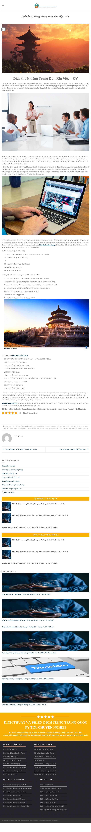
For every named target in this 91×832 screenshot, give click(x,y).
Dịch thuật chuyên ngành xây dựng (14, 792)
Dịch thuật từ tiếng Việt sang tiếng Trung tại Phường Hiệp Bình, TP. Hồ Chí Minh (28, 679)
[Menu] (3, 5)
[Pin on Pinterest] (50, 419)
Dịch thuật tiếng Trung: (20, 355)
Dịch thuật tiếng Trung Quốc (16, 820)
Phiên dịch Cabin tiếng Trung (43, 749)
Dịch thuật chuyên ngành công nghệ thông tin (17, 788)
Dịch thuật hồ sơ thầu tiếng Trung (12, 470)
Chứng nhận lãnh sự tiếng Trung (50, 788)
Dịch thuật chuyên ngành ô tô (12, 795)
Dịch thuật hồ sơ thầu (8, 466)
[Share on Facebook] (40, 419)
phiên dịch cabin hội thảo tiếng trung (61, 428)
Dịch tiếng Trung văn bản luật (49, 792)
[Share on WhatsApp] (36, 419)
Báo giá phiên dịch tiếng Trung (44, 753)
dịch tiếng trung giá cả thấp (14, 428)
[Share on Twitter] (43, 419)
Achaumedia (42, 820)
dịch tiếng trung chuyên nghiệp (65, 426)
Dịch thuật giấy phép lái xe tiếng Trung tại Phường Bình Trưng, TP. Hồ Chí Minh (29, 527)
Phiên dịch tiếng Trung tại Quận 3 (45, 767)
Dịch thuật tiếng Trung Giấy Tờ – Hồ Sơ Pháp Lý (21, 449)
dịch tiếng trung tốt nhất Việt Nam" (30, 428)
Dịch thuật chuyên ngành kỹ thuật (14, 799)
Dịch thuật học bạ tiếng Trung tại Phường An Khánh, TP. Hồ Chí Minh (24, 705)
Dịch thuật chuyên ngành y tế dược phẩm (16, 806)
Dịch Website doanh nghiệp (10, 481)
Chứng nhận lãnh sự (46, 785)
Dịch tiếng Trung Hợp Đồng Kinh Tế (52, 806)
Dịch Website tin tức (8, 492)
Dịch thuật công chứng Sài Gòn (12, 489)
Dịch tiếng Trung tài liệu (48, 802)
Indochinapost (55, 820)
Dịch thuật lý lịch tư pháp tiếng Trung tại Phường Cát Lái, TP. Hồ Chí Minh (38, 504)
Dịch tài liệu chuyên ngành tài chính (14, 785)
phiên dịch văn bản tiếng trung (80, 428)
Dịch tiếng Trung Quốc (46, 499)
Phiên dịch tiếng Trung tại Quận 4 (45, 771)
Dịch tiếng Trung (20, 426)
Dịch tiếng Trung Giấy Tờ (48, 795)
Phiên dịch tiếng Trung (27, 820)
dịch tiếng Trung (35, 426)
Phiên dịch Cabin (39, 760)
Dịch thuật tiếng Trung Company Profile (73, 449)
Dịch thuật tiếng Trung (45, 535)
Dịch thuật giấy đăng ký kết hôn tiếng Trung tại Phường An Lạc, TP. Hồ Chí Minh (40, 515)
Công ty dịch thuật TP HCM (10, 477)
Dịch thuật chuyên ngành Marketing (13, 485)
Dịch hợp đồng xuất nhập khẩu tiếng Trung (53, 810)
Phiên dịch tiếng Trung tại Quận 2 (45, 764)
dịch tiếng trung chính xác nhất (48, 426)
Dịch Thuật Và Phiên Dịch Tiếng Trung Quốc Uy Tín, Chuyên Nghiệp (45, 725)
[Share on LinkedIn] (54, 419)
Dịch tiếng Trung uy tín (9, 473)
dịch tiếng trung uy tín (46, 428)
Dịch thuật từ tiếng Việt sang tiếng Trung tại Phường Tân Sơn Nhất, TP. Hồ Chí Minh (29, 653)
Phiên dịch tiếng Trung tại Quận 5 (45, 774)
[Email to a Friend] (47, 419)
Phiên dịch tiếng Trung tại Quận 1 (45, 756)
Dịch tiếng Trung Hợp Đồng (49, 799)
